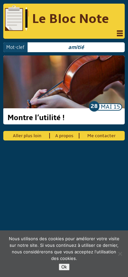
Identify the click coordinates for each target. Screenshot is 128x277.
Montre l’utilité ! (36, 117)
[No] (120, 253)
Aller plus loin (27, 135)
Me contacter (101, 135)
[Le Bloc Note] (17, 18)
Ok (64, 267)
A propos (64, 135)
